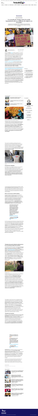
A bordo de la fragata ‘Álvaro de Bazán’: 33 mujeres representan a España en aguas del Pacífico (29, 75)
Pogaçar (6, 0)
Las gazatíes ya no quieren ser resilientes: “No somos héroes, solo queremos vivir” (16, 104)
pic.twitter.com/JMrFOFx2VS (14, 344)
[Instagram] (3, 413)
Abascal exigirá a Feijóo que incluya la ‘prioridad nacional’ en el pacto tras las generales (29, 71)
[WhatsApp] (21, 49)
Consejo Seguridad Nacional (19, 0)
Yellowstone (26, 0)
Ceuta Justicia (30, 0)
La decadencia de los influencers (29, 72)
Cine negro (23, 0)
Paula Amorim (3, 0)
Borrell (28, 0)
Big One (8, 0)
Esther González (34, 0)
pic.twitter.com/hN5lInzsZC (14, 215)
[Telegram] (23, 49)
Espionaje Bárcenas (11, 0)
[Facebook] (18, 49)
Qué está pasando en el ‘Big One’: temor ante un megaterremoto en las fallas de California (15, 98)
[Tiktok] (5, 413)
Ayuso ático (15, 0)
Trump (12, 52)
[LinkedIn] (20, 49)
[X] (19, 49)
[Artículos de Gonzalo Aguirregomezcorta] (6, 50)
